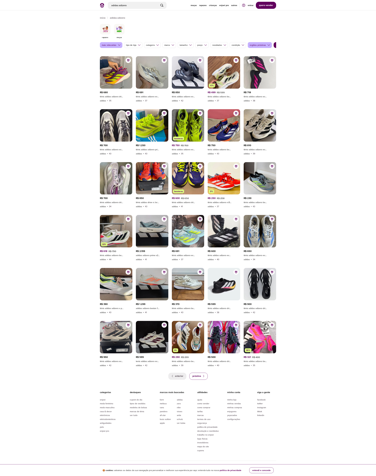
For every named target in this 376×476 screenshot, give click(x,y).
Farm (162, 399)
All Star (163, 415)
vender (266, 5)
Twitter (260, 403)
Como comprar (203, 407)
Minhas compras (234, 407)
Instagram (261, 407)
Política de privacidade (207, 427)
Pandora (163, 411)
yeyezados (232, 415)
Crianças (213, 5)
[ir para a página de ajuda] (243, 5)
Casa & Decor (106, 411)
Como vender (203, 403)
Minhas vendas (234, 403)
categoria (150, 45)
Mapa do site (203, 446)
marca (167, 45)
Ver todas (181, 423)
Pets (102, 427)
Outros (234, 5)
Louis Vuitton (165, 419)
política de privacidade (230, 470)
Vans (162, 407)
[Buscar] (162, 5)
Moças (194, 5)
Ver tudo (133, 415)
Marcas (200, 415)
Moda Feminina (106, 403)
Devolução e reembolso (208, 430)
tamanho (184, 45)
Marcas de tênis (137, 411)
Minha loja (231, 399)
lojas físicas (202, 438)
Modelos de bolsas (138, 407)
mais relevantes (109, 45)
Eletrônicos (105, 415)
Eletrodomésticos (108, 419)
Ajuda (199, 399)
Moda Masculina (107, 407)
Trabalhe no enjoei (205, 434)
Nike (179, 407)
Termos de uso (203, 419)
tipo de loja (131, 45)
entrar (251, 5)
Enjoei (102, 399)
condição (236, 45)
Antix (179, 415)
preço (200, 45)
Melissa (163, 403)
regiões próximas (258, 45)
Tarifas (200, 411)
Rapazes (203, 5)
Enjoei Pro (104, 430)
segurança (202, 423)
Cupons (200, 450)
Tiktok (259, 411)
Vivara (179, 411)
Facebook (261, 399)
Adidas (180, 399)
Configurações (233, 419)
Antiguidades (105, 423)
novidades (217, 45)
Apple (162, 423)
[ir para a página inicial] (102, 6)
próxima (197, 376)
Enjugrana (231, 411)
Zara (179, 403)
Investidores (202, 442)
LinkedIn (260, 415)
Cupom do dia (136, 399)
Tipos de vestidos (137, 403)
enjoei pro (224, 5)
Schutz (180, 419)
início (102, 17)
